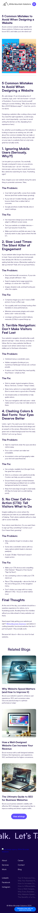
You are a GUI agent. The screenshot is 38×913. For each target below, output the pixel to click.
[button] (34, 4)
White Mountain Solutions (16, 624)
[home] (16, 4)
